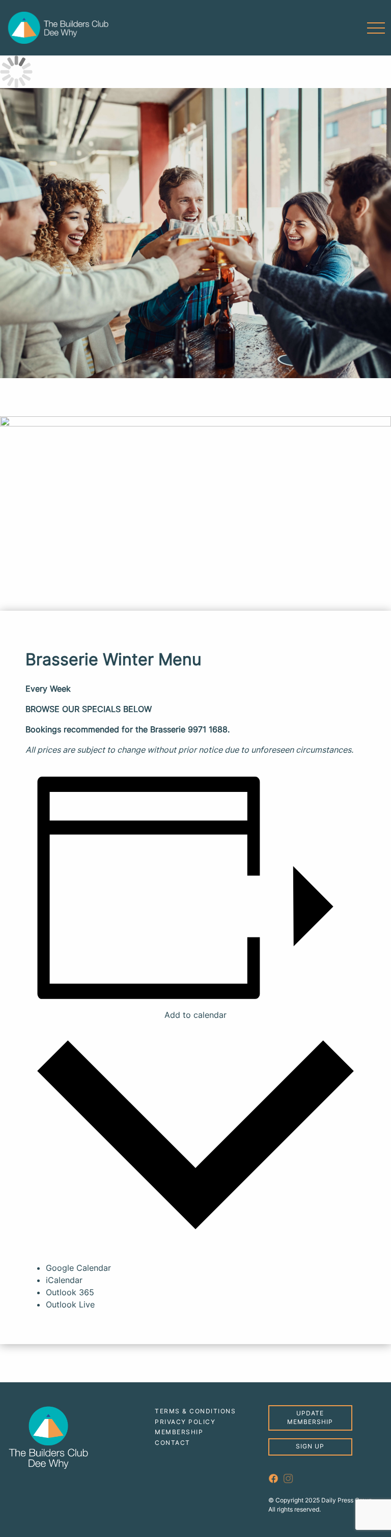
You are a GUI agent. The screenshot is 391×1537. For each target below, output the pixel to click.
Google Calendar (78, 1268)
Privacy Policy (185, 1422)
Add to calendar (195, 1015)
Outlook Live (70, 1304)
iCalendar (64, 1280)
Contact (172, 1442)
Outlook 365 (70, 1292)
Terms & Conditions (195, 1411)
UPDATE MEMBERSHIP (310, 1418)
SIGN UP (310, 1446)
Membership (179, 1432)
